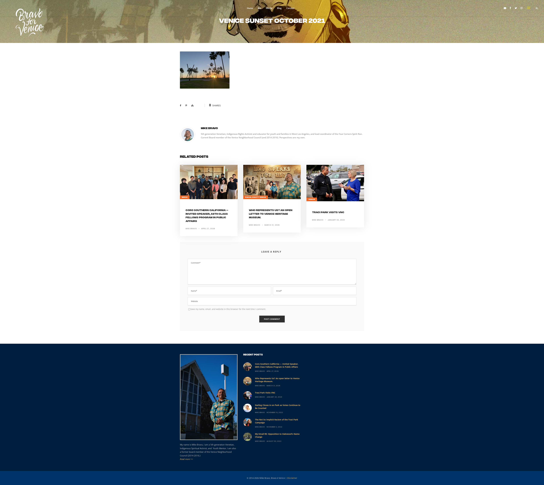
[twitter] (516, 8)
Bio (259, 8)
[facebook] (510, 8)
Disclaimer (292, 478)
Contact (290, 8)
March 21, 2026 (272, 225)
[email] (505, 8)
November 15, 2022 (275, 412)
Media (269, 8)
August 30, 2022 (274, 441)
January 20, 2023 (336, 220)
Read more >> (186, 459)
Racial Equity (252, 197)
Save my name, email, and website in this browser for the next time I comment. (228, 309)
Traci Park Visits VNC (328, 212)
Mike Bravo (209, 128)
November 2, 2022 (274, 427)
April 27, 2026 (208, 228)
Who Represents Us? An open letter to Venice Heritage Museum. (270, 214)
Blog (279, 8)
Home (250, 8)
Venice (262, 197)
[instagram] (521, 8)
